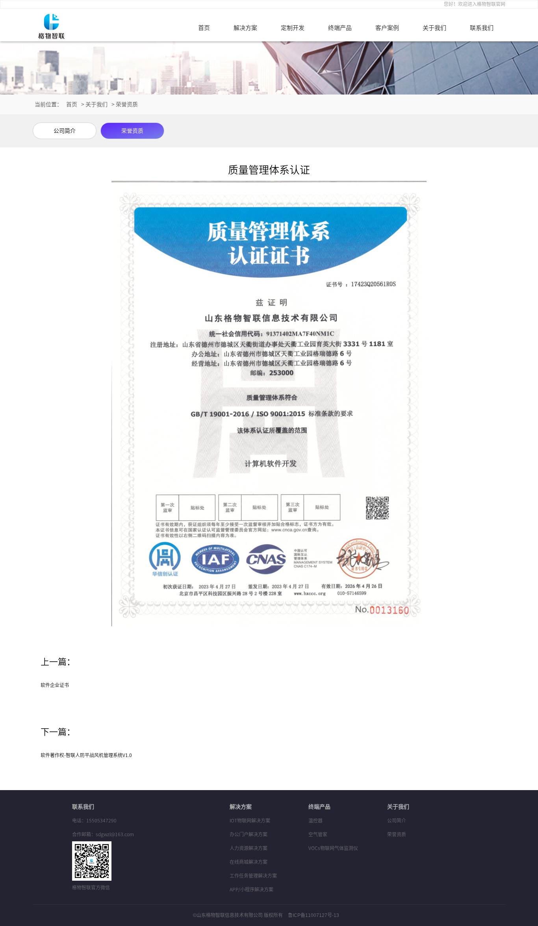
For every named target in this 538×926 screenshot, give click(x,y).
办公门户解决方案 (248, 834)
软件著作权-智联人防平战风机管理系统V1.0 (86, 755)
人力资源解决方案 (248, 848)
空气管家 (317, 834)
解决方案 (245, 28)
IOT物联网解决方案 (250, 820)
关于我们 (434, 28)
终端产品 (340, 28)
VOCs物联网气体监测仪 (333, 848)
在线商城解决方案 (248, 861)
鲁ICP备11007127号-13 (313, 915)
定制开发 (292, 28)
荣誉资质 (127, 104)
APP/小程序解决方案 (251, 889)
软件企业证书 (55, 685)
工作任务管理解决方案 (253, 875)
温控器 (315, 820)
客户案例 (387, 28)
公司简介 (396, 820)
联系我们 (481, 28)
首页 (204, 28)
